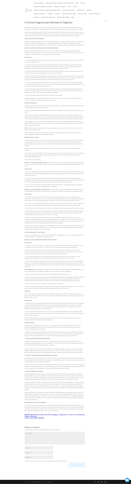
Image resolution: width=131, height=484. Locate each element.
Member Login (80, 10)
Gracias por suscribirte (60, 6)
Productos (57, 13)
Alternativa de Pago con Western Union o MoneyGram (60, 3)
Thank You (36, 17)
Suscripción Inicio (82, 13)
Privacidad (50, 13)
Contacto (82, 3)
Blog (77, 3)
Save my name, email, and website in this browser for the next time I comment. (46, 461)
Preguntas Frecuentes (39, 13)
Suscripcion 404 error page (69, 13)
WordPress (50, 482)
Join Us (69, 6)
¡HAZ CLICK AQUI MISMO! (34, 418)
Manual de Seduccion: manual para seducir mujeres (47, 10)
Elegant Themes (35, 482)
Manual (75, 6)
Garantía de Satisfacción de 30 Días (43, 6)
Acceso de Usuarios (39, 3)
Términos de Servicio (94, 13)
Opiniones (89, 10)
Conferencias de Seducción (48, 17)
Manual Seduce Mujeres (69, 10)
